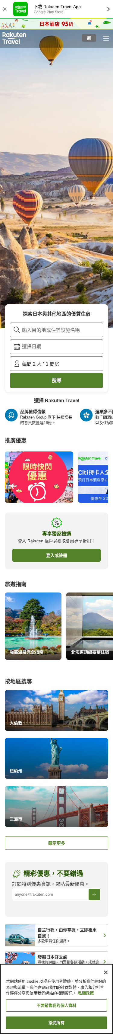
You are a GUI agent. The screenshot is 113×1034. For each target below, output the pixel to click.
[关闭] (105, 972)
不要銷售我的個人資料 (56, 1005)
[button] (14, 38)
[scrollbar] (56, 419)
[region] (56, 999)
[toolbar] (56, 346)
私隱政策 (86, 993)
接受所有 (56, 1022)
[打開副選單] (106, 38)
